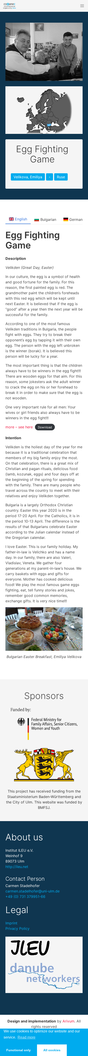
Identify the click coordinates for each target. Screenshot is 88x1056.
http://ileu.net (16, 866)
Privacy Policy (17, 928)
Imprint (11, 923)
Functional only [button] (18, 1050)
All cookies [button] (51, 1050)
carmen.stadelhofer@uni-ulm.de (32, 891)
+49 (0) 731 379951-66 (25, 896)
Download (45, 427)
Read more (26, 1037)
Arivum (68, 1021)
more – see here (19, 427)
